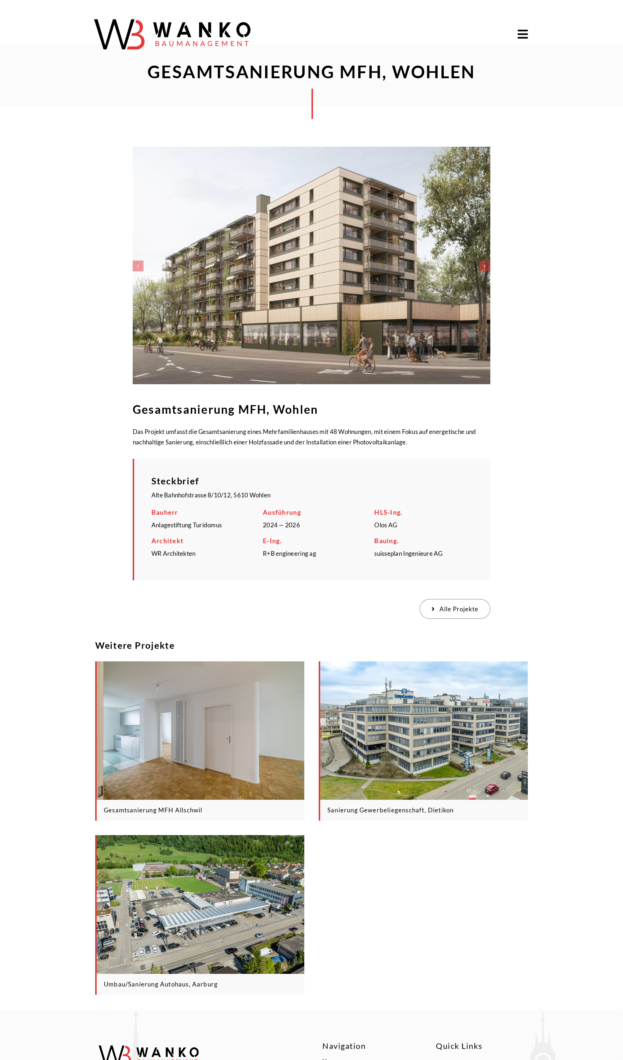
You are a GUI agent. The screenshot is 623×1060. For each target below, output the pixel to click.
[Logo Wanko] (173, 16)
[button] (138, 266)
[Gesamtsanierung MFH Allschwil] (200, 666)
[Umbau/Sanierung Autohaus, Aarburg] (200, 840)
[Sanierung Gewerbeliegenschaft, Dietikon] (424, 666)
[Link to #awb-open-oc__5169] (523, 34)
